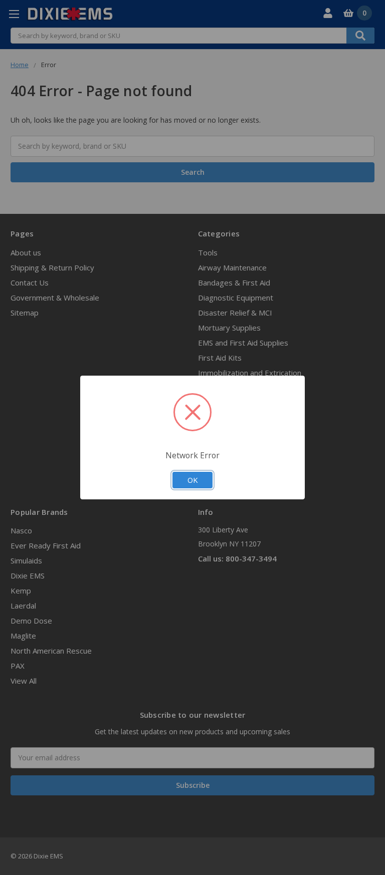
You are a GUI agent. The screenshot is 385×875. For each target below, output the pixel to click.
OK (192, 480)
